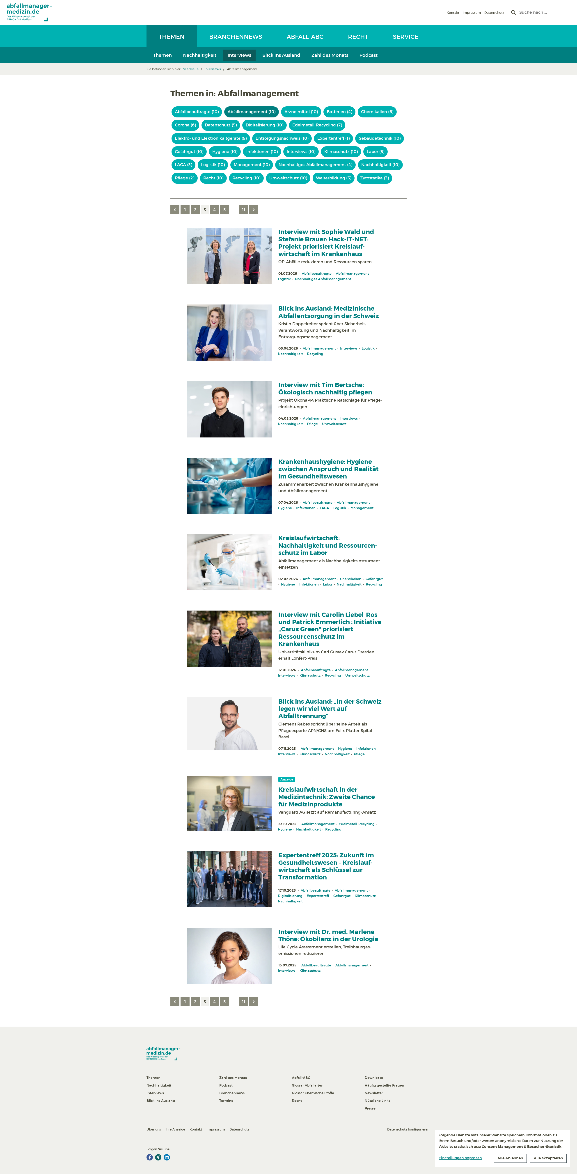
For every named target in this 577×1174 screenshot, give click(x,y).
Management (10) (252, 164)
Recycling (315, 354)
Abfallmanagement (352, 273)
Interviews (239, 55)
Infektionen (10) (262, 151)
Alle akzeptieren (548, 1158)
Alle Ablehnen (510, 1158)
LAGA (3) (183, 164)
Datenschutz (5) (221, 125)
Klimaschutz (310, 675)
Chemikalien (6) (377, 111)
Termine (226, 1100)
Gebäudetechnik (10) (380, 138)
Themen (172, 36)
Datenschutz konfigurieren (408, 1129)
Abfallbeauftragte (317, 273)
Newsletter (374, 1093)
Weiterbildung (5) (333, 178)
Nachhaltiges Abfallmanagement (323, 279)
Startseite (191, 69)
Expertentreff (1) (333, 138)
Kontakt (453, 13)
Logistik (284, 279)
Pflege (312, 424)
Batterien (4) (339, 111)
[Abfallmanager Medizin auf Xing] (158, 1157)
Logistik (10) (213, 164)
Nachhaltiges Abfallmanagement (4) (315, 164)
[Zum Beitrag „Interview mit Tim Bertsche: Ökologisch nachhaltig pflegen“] (229, 409)
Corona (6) (185, 125)
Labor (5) (375, 151)
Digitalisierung (290, 896)
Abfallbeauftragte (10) (197, 111)
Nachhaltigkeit (199, 55)
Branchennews (235, 36)
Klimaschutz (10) (341, 151)
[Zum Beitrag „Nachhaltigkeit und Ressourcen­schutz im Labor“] (229, 562)
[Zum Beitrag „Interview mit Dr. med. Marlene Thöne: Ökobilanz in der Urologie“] (229, 956)
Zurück (174, 209)
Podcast (368, 55)
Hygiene (285, 508)
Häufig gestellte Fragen (384, 1085)
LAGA (324, 508)
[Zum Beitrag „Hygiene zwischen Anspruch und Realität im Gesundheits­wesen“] (229, 486)
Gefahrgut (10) (189, 151)
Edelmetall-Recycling (357, 824)
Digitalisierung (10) (264, 125)
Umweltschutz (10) (288, 178)
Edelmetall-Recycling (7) (317, 125)
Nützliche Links (377, 1100)
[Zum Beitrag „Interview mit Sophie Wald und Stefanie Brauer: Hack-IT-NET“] (229, 256)
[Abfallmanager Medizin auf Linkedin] (167, 1157)
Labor (327, 584)
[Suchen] (513, 12)
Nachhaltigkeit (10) (380, 164)
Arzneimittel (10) (301, 111)
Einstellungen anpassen (460, 1158)
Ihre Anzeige (175, 1129)
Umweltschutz (334, 424)
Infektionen (306, 508)
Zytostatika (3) (374, 178)
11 (243, 209)
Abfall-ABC (305, 36)
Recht (358, 36)
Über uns (154, 1129)
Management (361, 508)
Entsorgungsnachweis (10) (282, 138)
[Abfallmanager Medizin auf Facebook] (150, 1157)
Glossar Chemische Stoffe (313, 1093)
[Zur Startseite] (29, 12)
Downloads (374, 1078)
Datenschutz (494, 13)
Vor (254, 209)
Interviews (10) (301, 151)
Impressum (472, 13)
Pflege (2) (184, 178)
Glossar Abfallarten (307, 1085)
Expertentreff (318, 896)
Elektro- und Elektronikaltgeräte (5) (211, 138)
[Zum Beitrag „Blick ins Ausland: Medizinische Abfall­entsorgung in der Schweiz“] (229, 332)
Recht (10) (213, 178)
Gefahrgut (374, 579)
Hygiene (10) (224, 151)
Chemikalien (350, 579)
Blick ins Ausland (281, 55)
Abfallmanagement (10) (251, 111)
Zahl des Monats (329, 55)
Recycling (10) (246, 178)
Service (405, 36)
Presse (370, 1108)
